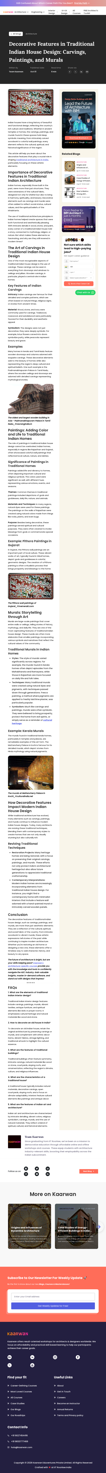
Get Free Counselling (50, 755)
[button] (27, 733)
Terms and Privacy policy (65, 762)
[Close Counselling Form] (80, 709)
